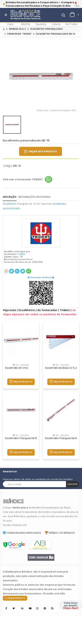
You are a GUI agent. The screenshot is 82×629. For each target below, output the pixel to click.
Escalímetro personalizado (47, 29)
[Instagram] (36, 605)
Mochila (25, 24)
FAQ (77, 5)
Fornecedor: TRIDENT (19, 34)
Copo (10, 24)
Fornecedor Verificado (41, 277)
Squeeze (40, 24)
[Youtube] (28, 605)
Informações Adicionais (34, 196)
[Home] (4, 29)
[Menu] (6, 15)
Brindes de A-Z (17, 29)
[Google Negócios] (51, 605)
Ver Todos (71, 24)
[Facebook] (6, 608)
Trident (21, 254)
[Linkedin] (21, 605)
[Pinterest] (43, 605)
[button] (63, 15)
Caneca (56, 24)
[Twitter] (13, 608)
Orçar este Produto (42, 151)
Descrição (9, 196)
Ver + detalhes (22, 365)
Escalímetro (9, 203)
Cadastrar (72, 484)
